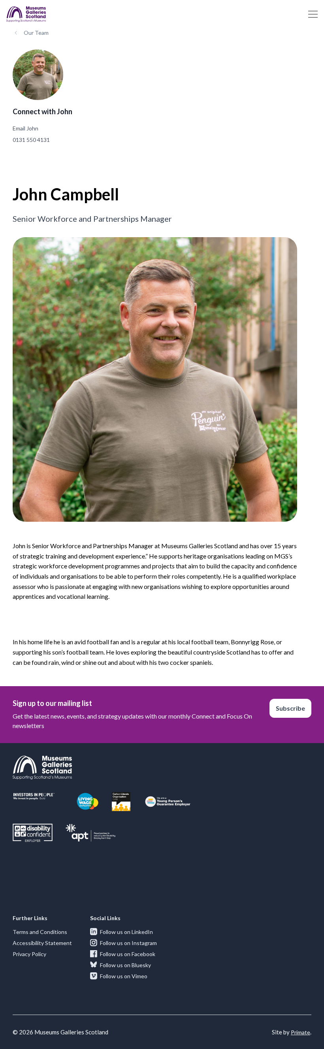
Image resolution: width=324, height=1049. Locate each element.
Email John (25, 128)
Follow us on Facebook (127, 954)
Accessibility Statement (42, 943)
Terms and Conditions (40, 931)
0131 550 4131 (31, 139)
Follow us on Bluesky (125, 965)
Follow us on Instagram (128, 943)
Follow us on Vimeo (123, 976)
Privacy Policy (29, 954)
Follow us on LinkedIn (126, 931)
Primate (300, 1032)
